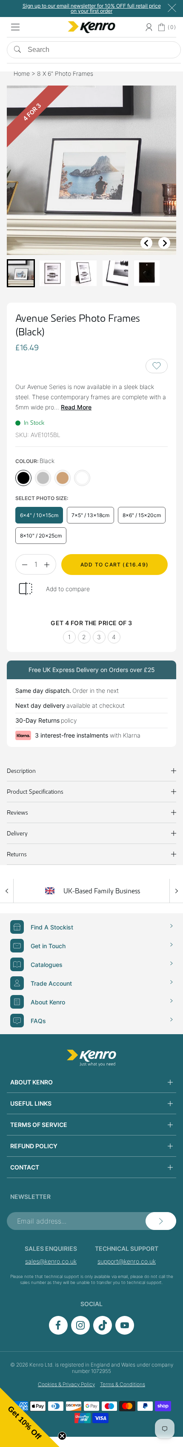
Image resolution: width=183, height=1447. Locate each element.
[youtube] (124, 1332)
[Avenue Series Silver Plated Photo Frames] (43, 478)
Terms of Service (38, 1124)
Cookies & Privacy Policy (66, 1384)
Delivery (17, 833)
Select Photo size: (41, 498)
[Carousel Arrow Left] (7, 891)
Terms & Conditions (122, 1384)
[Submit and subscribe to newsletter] (161, 1221)
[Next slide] (164, 243)
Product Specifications (35, 791)
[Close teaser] (62, 1436)
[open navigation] (15, 27)
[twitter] (102, 1332)
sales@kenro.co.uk (51, 1261)
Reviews (17, 812)
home (22, 73)
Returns (17, 854)
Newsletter (30, 1196)
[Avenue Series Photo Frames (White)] (82, 478)
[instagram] (80, 1332)
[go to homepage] (91, 1058)
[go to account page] (149, 27)
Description (21, 771)
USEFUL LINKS (30, 1103)
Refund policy (33, 1146)
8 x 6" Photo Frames (65, 73)
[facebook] (58, 1332)
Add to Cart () (114, 564)
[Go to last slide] (146, 243)
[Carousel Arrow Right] (176, 891)
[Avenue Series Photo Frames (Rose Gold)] (62, 478)
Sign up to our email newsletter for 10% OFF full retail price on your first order (92, 8)
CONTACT (24, 1167)
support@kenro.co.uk (126, 1261)
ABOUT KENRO (31, 1082)
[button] (21, 273)
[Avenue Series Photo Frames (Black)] (23, 478)
